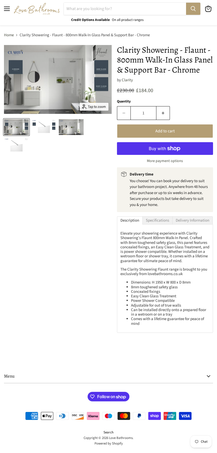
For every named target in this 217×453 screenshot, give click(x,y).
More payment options (165, 161)
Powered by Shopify (108, 443)
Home (9, 35)
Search (108, 432)
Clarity (127, 80)
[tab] (130, 220)
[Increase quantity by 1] (163, 113)
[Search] (193, 9)
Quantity (124, 102)
